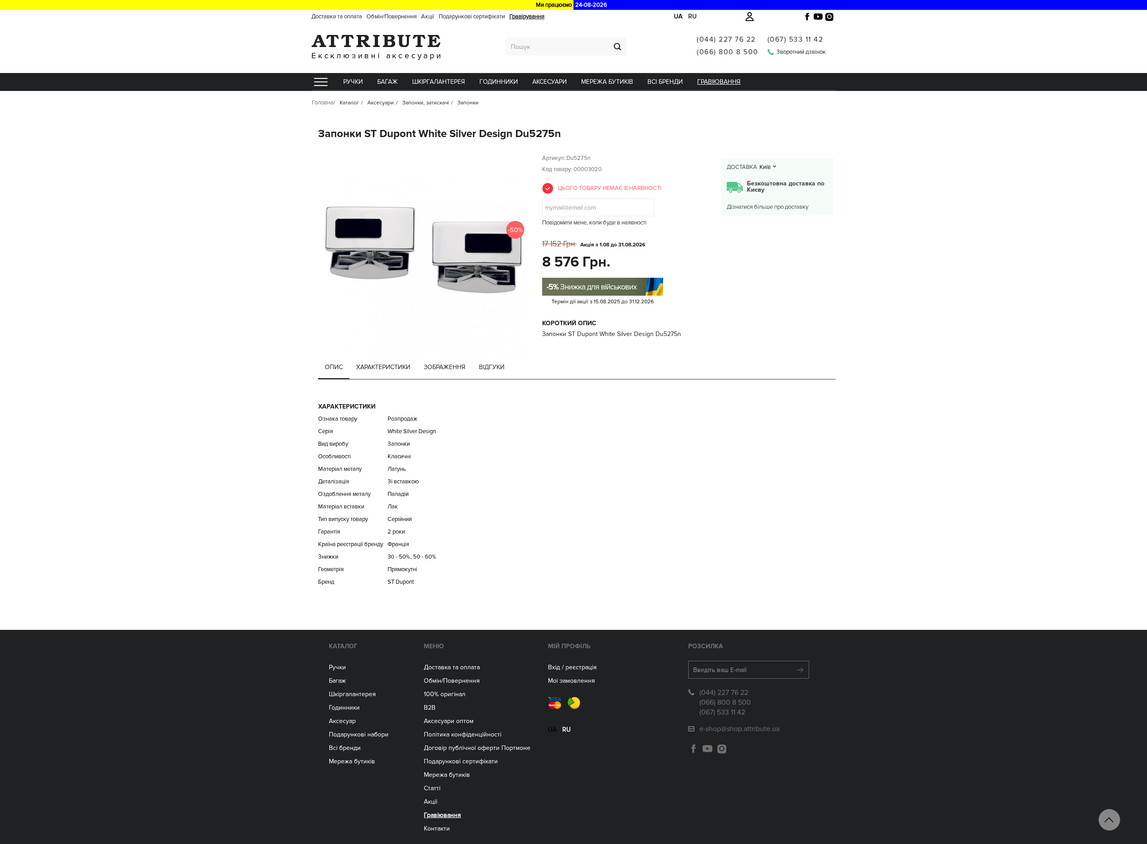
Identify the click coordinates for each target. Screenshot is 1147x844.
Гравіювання (719, 82)
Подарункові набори (358, 734)
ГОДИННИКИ (498, 82)
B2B (430, 707)
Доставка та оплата (336, 16)
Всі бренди (665, 82)
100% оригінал (445, 694)
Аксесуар (342, 721)
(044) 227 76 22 (726, 39)
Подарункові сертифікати (472, 16)
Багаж (387, 82)
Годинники (344, 707)
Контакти (437, 828)
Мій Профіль (569, 646)
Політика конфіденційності (462, 734)
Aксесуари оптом (449, 721)
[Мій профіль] (749, 16)
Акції (427, 16)
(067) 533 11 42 (796, 39)
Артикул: (553, 158)
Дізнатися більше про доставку (767, 207)
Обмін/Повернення (392, 16)
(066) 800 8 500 (728, 51)
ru (692, 16)
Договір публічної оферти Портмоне (477, 748)
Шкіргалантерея (438, 82)
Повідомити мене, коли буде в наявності (594, 222)
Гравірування (526, 16)
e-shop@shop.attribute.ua (739, 728)
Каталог (343, 646)
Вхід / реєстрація (572, 667)
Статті (432, 788)
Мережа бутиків (607, 82)
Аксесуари (549, 82)
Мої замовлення (571, 681)
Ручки (353, 82)
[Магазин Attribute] (377, 41)
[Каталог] (320, 82)
